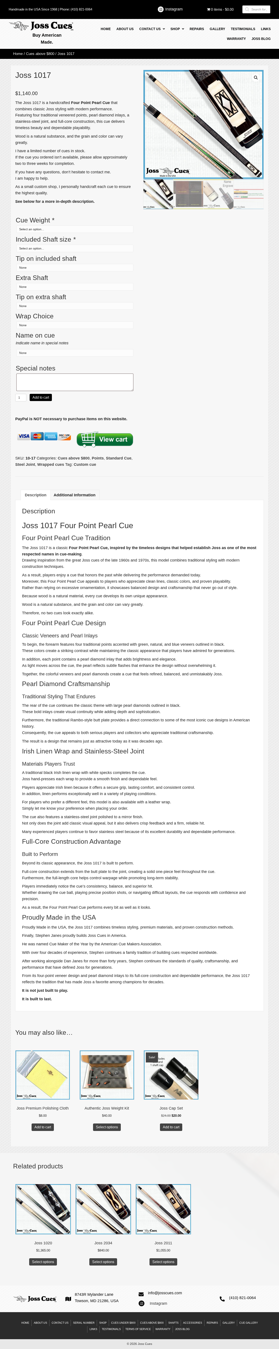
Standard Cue (118, 458)
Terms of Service (138, 1329)
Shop (103, 1322)
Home (18, 54)
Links (93, 1329)
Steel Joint (25, 464)
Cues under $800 (123, 1322)
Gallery (229, 1322)
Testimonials (111, 1329)
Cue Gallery (248, 1322)
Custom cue (85, 464)
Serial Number (84, 1322)
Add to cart (40, 397)
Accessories (192, 1322)
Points (98, 458)
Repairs (212, 1322)
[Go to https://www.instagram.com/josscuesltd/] (160, 10)
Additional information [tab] (74, 495)
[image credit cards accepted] (44, 436)
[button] (256, 78)
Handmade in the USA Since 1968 (33, 9)
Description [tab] (35, 495)
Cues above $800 (40, 54)
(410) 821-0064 (81, 9)
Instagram (174, 9)
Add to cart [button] (42, 1127)
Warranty (162, 1329)
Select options (107, 1127)
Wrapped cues (50, 464)
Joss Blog (182, 1329)
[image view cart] (105, 439)
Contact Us (60, 1322)
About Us (40, 1322)
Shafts (173, 1322)
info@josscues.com (165, 1293)
